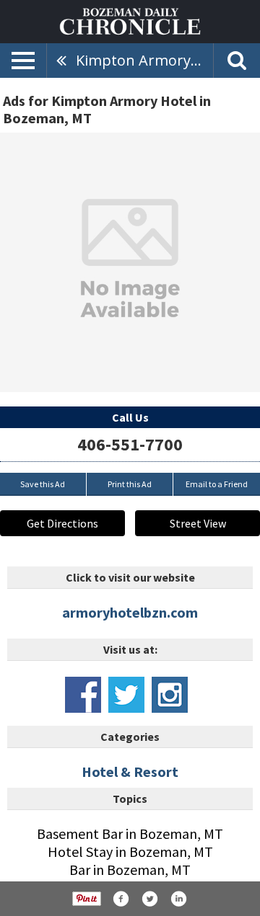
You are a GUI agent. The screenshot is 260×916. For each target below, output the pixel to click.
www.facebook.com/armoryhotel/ (83, 695)
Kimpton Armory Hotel (144, 60)
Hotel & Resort (130, 771)
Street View (198, 523)
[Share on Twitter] (149, 899)
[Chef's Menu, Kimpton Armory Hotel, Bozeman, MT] (130, 262)
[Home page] (130, 20)
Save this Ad (42, 484)
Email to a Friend (217, 484)
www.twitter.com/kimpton (126, 695)
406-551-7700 (130, 444)
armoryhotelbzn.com (130, 612)
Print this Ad (130, 484)
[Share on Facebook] (120, 899)
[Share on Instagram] (178, 899)
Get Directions (62, 523)
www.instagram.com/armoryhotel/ (170, 695)
